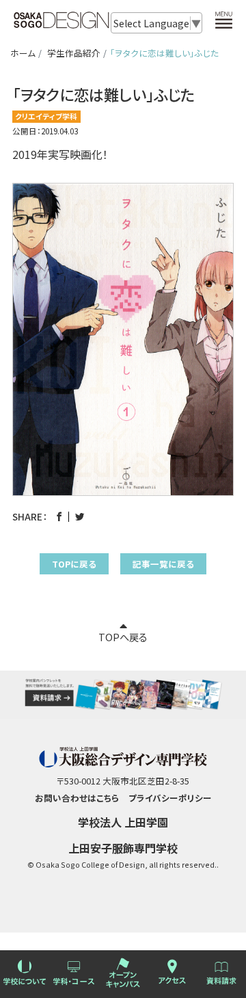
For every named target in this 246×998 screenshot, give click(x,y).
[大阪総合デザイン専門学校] (61, 22)
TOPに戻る (74, 563)
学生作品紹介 (73, 52)
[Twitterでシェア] (79, 516)
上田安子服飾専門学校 (123, 848)
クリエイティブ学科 (46, 116)
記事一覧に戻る (163, 563)
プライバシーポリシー (170, 797)
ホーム (23, 52)
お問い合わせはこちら (77, 797)
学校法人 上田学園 (123, 822)
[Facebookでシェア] (59, 516)
